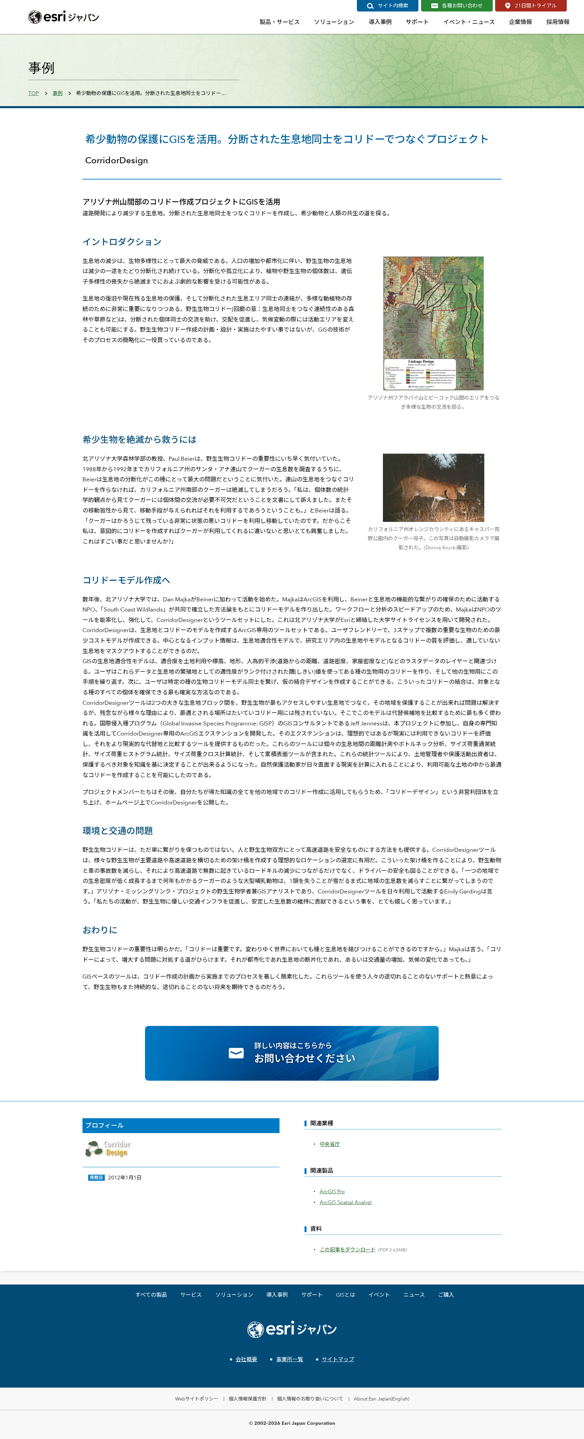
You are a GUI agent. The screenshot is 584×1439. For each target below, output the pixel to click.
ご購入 (446, 1295)
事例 (57, 93)
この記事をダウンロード (347, 1249)
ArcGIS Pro (332, 1191)
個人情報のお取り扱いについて (310, 1398)
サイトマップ (338, 1359)
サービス (191, 1295)
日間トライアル (536, 5)
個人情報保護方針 (248, 1398)
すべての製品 (151, 1295)
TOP (33, 93)
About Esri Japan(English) (381, 1398)
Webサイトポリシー (196, 1398)
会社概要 (246, 1359)
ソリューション (234, 1295)
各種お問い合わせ (462, 5)
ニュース (414, 1295)
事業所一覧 (289, 1359)
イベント (379, 1295)
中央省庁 (330, 1144)
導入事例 (277, 1295)
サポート (312, 1295)
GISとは (345, 1295)
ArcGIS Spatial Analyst (346, 1202)
